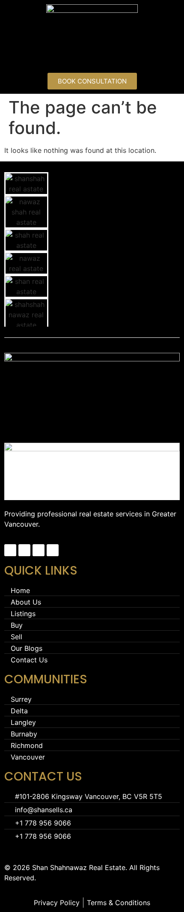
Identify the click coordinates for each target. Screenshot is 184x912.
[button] (92, 57)
